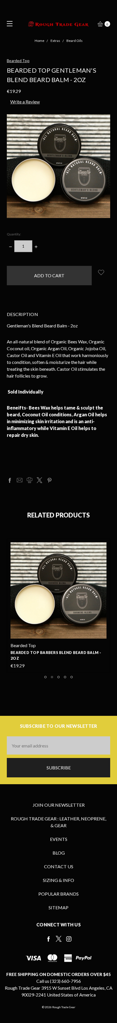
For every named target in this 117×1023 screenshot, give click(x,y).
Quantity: (14, 234)
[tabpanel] (58, 606)
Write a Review (25, 101)
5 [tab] (71, 677)
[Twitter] (39, 480)
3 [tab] (58, 677)
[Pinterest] (49, 480)
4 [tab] (65, 677)
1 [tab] (45, 677)
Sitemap (58, 907)
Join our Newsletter (59, 805)
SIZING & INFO (58, 880)
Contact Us (58, 866)
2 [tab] (52, 677)
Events (58, 839)
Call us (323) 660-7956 (58, 981)
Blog (59, 852)
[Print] (29, 480)
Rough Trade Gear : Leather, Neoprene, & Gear (58, 822)
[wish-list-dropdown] (101, 272)
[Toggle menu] (8, 23)
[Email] (19, 480)
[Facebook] (9, 480)
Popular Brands (58, 893)
